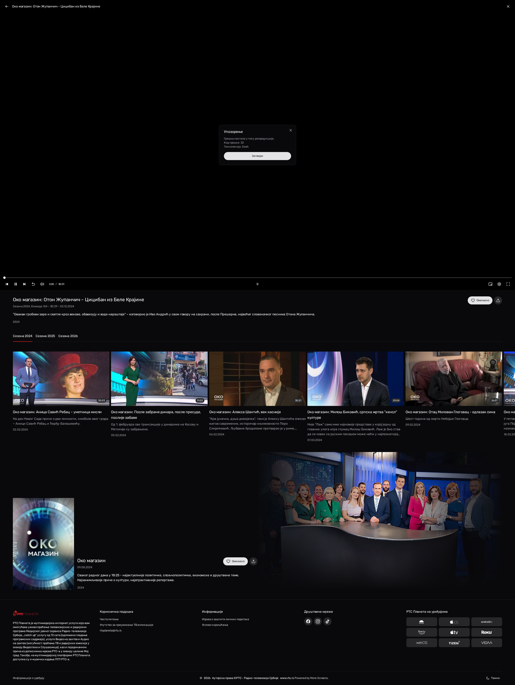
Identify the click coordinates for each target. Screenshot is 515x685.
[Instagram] (318, 621)
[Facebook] (308, 621)
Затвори (257, 156)
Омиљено (483, 300)
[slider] (4, 277)
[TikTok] (327, 621)
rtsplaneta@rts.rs (111, 630)
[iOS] (454, 621)
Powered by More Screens (311, 678)
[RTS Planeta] (26, 613)
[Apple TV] (454, 632)
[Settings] (499, 284)
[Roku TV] (486, 632)
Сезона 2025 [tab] (45, 336)
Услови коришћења (215, 625)
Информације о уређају (28, 678)
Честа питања (109, 619)
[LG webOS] (421, 642)
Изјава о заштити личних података (225, 619)
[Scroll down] (257, 284)
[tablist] (257, 338)
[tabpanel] (257, 393)
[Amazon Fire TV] (421, 632)
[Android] (421, 621)
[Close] (291, 130)
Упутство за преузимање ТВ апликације (126, 625)
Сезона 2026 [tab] (68, 336)
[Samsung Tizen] (454, 642)
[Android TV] (486, 621)
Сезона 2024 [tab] (22, 336)
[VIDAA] (486, 642)
